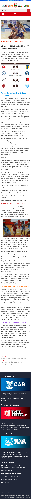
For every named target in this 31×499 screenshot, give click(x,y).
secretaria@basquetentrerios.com (11, 473)
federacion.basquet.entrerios (10, 479)
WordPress (12, 497)
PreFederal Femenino (18, 41)
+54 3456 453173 (7, 470)
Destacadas (6, 41)
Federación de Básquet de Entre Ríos (11, 476)
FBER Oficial (5, 485)
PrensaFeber (5, 482)
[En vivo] (28, 10)
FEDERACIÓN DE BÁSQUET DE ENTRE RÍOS (12, 495)
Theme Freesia (6, 497)
